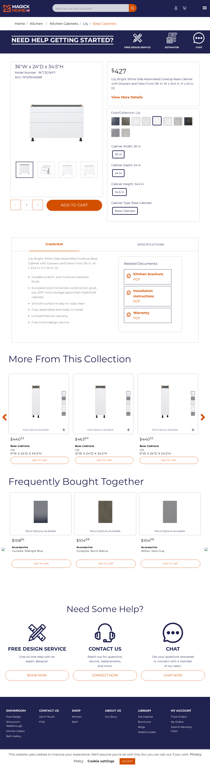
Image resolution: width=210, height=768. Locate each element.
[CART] (184, 8)
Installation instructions (143, 296)
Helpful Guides (147, 732)
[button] (204, 7)
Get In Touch (47, 716)
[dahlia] (137, 122)
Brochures (144, 721)
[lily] (158, 122)
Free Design (13, 716)
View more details (127, 97)
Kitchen (77, 716)
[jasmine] (147, 122)
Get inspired (145, 716)
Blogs (141, 726)
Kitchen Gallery (15, 731)
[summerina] (189, 122)
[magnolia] (169, 122)
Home (20, 24)
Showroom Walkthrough (14, 723)
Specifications (150, 244)
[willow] (116, 134)
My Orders (177, 721)
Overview (54, 244)
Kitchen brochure (148, 276)
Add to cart (39, 460)
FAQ (42, 721)
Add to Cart (74, 205)
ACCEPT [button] (127, 761)
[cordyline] (127, 122)
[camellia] (116, 122)
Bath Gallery (13, 736)
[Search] (133, 8)
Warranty (141, 315)
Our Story (111, 716)
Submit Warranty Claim (181, 729)
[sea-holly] (179, 122)
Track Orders (179, 716)
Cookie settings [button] (101, 761)
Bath (75, 721)
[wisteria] (127, 134)
